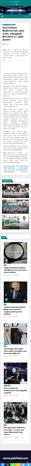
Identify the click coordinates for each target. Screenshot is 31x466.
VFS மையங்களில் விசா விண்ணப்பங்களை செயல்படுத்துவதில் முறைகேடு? (15, 390)
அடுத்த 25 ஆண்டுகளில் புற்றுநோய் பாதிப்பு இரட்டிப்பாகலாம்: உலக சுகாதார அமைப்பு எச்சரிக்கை (15, 270)
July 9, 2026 (8, 316)
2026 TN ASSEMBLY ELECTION (9, 221)
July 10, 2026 (8, 275)
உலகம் (5, 265)
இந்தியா (5, 385)
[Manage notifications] (27, 463)
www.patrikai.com (15, 10)
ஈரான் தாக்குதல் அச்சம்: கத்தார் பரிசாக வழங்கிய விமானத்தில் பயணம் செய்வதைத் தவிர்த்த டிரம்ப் (15, 351)
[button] (25, 16)
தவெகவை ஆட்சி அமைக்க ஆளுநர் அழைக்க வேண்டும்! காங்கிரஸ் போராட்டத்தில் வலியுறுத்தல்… (15, 210)
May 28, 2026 (8, 395)
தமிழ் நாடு (13, 24)
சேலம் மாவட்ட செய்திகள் (7, 24)
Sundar (16, 275)
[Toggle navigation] (28, 16)
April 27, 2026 (9, 437)
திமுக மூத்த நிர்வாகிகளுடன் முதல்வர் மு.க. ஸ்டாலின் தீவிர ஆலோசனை (13, 225)
